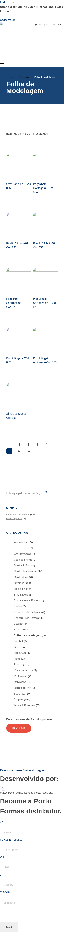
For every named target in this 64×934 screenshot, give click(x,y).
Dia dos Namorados (25, 571)
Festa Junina (21, 630)
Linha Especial (14, 518)
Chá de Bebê (21, 548)
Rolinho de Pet (22, 688)
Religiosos (20, 682)
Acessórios (20, 542)
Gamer (18, 647)
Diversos (19, 583)
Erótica (18, 606)
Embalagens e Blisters (27, 600)
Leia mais (15, 196)
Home (11, 77)
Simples (18, 699)
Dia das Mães (22, 565)
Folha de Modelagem (18, 514)
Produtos (24, 77)
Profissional (20, 676)
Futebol (18, 641)
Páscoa (18, 664)
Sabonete (19, 694)
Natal (17, 659)
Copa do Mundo (23, 560)
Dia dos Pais (21, 577)
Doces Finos (21, 589)
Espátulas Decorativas (27, 612)
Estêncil (18, 624)
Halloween (20, 653)
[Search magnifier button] (46, 492)
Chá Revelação (22, 554)
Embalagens (21, 595)
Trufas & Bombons (24, 705)
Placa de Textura (23, 670)
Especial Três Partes (26, 618)
